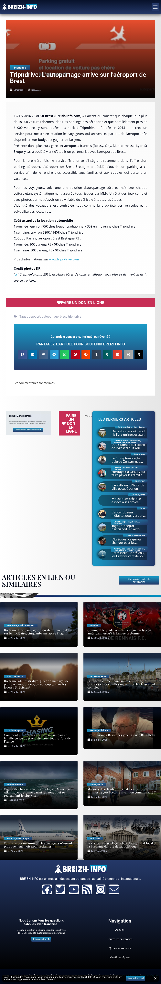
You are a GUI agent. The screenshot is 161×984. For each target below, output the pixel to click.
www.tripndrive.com (64, 259)
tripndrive (74, 316)
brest (63, 316)
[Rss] (87, 889)
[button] (155, 7)
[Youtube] (74, 889)
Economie (20, 67)
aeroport (34, 316)
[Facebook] (47, 889)
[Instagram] (100, 889)
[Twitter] (60, 889)
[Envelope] (114, 889)
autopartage (50, 316)
